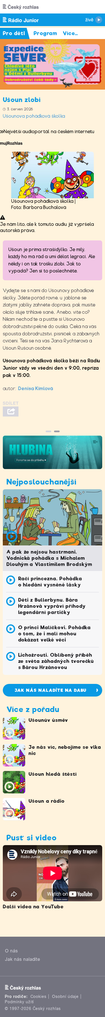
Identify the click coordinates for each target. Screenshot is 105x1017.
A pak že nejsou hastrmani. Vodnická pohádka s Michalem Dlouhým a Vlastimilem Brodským (49, 558)
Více (70, 33)
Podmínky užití (19, 1002)
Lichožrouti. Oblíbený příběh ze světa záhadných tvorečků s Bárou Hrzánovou (56, 661)
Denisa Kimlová (35, 388)
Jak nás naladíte (22, 959)
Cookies (39, 996)
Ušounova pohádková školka (34, 116)
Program (45, 33)
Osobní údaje (65, 996)
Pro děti (14, 33)
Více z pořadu (32, 709)
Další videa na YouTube (33, 906)
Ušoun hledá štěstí (53, 774)
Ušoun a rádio (46, 801)
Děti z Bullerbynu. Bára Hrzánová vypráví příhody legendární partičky (52, 606)
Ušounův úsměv (48, 720)
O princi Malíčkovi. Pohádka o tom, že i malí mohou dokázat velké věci (54, 634)
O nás (11, 951)
